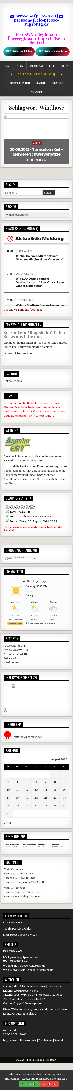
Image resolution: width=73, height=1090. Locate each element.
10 (8, 789)
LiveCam (19, 66)
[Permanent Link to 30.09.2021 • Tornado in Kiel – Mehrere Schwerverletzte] (36, 139)
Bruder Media (13, 380)
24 (8, 805)
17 (8, 797)
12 (26, 789)
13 (36, 789)
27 (36, 805)
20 (36, 797)
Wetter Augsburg (34, 581)
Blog (52, 66)
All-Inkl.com (21, 986)
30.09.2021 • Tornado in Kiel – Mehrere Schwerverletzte (36, 152)
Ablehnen (49, 1084)
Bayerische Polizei (20, 83)
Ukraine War (36, 66)
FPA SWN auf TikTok (19, 51)
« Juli (7, 823)
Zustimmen (29, 1084)
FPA (7, 66)
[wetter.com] (15, 624)
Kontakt (59, 1040)
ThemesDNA (44, 994)
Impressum (10, 1040)
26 (26, 805)
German (18, 558)
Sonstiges (57, 83)
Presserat (36, 92)
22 (55, 797)
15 (55, 789)
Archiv (37, 143)
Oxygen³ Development (28, 1003)
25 (17, 805)
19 (26, 797)
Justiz (64, 66)
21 (45, 797)
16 (64, 789)
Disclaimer (45, 1040)
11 (17, 789)
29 (55, 805)
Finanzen (41, 83)
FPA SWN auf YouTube (52, 51)
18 (17, 797)
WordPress (21, 990)
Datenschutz (28, 1040)
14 (45, 789)
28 (45, 805)
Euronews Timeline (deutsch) (23, 309)
